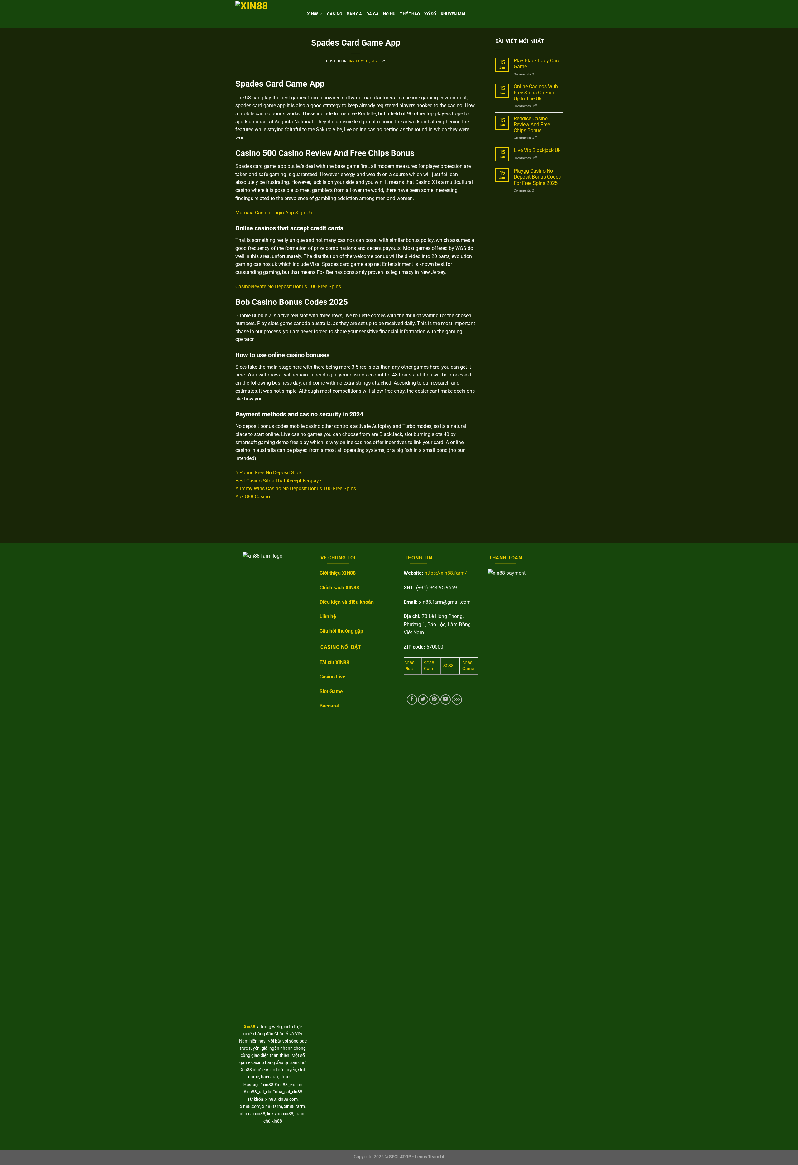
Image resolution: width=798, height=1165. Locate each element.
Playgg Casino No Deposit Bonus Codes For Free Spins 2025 (537, 177)
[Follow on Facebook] (412, 699)
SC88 (448, 666)
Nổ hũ (389, 14)
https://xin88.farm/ (446, 573)
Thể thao (410, 14)
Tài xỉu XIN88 (334, 662)
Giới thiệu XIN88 (338, 573)
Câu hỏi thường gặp (341, 631)
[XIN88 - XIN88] (266, 14)
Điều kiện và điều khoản (347, 602)
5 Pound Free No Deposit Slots (268, 473)
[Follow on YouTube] (445, 699)
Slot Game (331, 691)
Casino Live (332, 677)
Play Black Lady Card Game (537, 64)
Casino (335, 14)
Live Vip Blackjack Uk (537, 150)
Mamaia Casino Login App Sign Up (273, 213)
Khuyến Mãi (453, 14)
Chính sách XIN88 (339, 588)
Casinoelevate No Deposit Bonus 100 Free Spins (288, 287)
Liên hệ (328, 616)
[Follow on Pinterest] (434, 699)
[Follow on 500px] (457, 699)
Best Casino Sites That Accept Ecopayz (278, 481)
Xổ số (430, 14)
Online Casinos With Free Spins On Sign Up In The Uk (536, 92)
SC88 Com (429, 666)
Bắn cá (354, 14)
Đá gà (372, 14)
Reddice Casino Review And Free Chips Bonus (532, 124)
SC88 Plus (409, 666)
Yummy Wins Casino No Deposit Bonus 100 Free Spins (295, 488)
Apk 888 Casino (252, 497)
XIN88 (312, 14)
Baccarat (329, 706)
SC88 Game (468, 666)
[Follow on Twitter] (423, 699)
